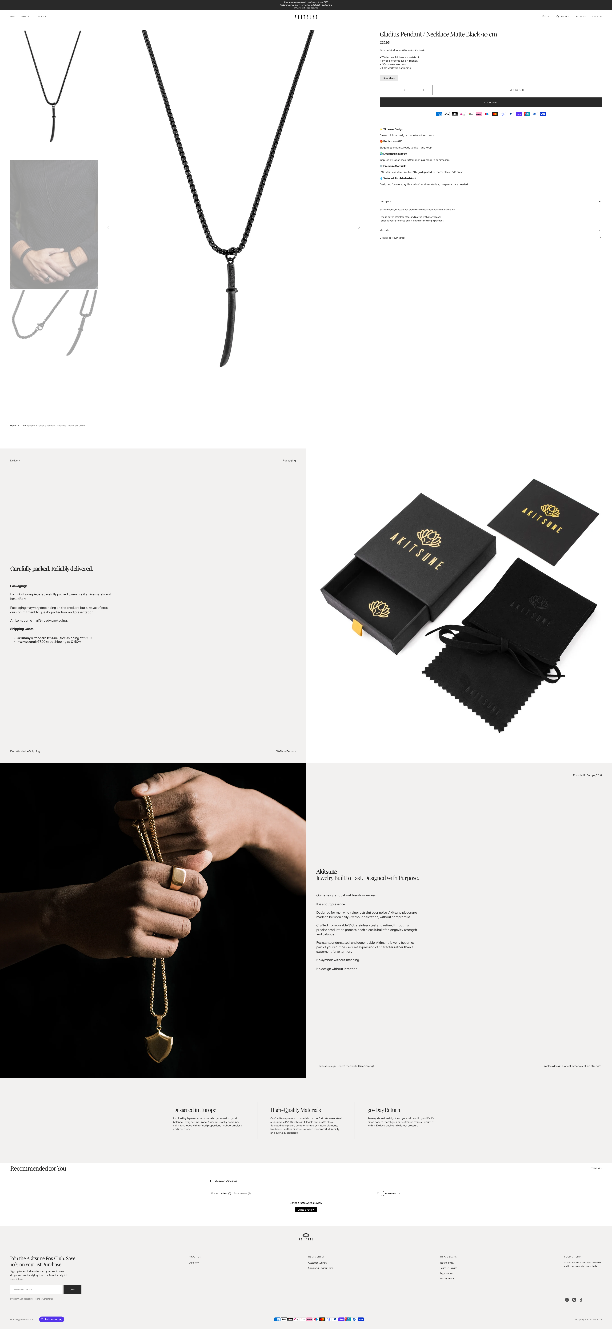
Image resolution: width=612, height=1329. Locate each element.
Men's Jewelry (27, 425)
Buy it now (490, 102)
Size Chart (389, 78)
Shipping (397, 50)
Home (13, 425)
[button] (562, 16)
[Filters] (378, 1193)
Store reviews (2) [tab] (242, 1193)
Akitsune (591, 1319)
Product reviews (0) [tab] (221, 1193)
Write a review (306, 1209)
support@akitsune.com (21, 1319)
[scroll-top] (604, 1321)
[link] (306, 1237)
